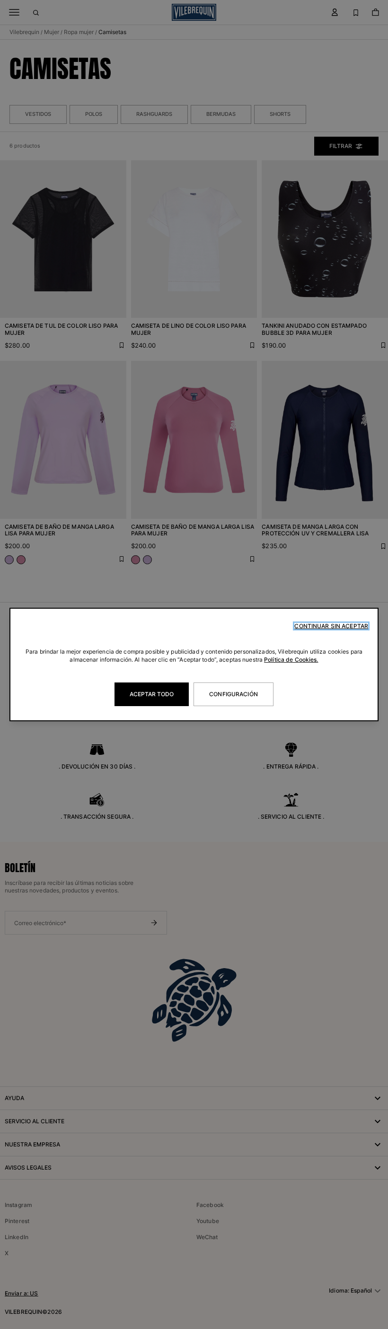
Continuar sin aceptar (331, 626)
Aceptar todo (152, 694)
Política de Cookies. (291, 659)
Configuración (233, 694)
